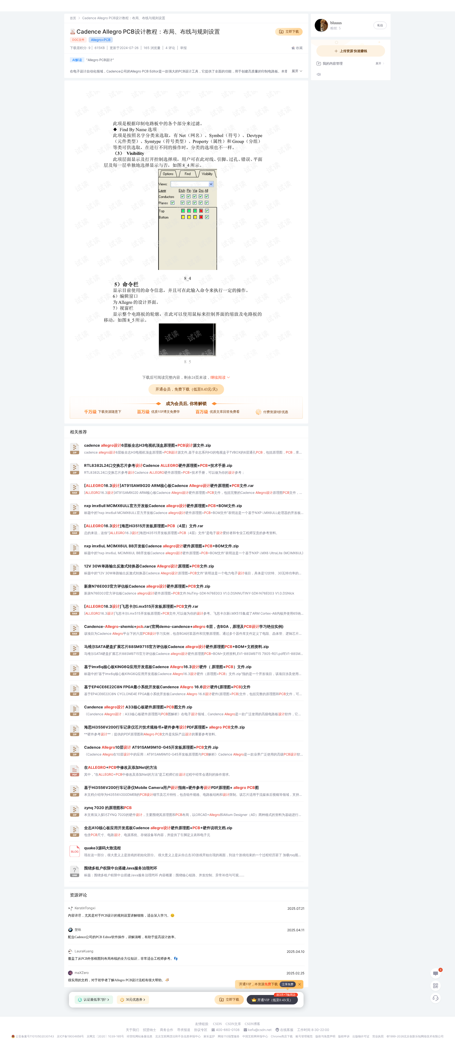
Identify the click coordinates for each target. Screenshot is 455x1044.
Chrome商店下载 (282, 1036)
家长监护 (209, 1036)
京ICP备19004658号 (70, 1036)
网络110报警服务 (229, 1036)
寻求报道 (183, 1030)
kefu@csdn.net (260, 1030)
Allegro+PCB (100, 40)
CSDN (217, 1024)
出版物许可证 (360, 1036)
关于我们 (132, 1030)
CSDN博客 (252, 1024)
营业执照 (378, 1036)
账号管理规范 (304, 1036)
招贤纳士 (149, 1030)
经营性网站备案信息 (139, 1036)
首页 (73, 18)
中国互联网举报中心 (255, 1036)
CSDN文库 (233, 1024)
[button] (297, 71)
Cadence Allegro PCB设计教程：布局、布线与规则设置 (148, 31)
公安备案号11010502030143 (35, 1036)
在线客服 (286, 1030)
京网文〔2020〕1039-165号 (105, 1036)
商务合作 (166, 1030)
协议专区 (200, 1030)
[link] (73, 18)
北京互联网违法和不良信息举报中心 (178, 1036)
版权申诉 (344, 1036)
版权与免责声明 (325, 1036)
